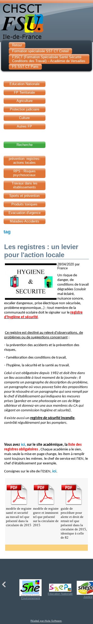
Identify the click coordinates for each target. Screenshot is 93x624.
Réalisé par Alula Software (46, 620)
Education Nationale (60, 593)
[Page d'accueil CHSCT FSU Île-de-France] (46, 20)
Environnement (30, 598)
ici (54, 471)
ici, (23, 444)
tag (7, 231)
